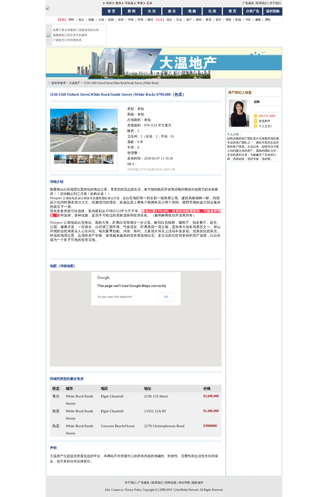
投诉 (159, 169)
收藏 (151, 169)
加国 (111, 19)
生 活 (152, 11)
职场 (238, 19)
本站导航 (184, 482)
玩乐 (169, 19)
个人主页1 (265, 126)
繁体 (118, 3)
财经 (150, 19)
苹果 (140, 3)
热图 (91, 19)
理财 (228, 19)
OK (166, 297)
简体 (109, 3)
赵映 (257, 101)
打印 (143, 169)
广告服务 (248, 3)
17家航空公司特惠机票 (67, 40)
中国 (130, 19)
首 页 (111, 11)
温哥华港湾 (58, 83)
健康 (258, 19)
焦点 (81, 19)
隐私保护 (197, 482)
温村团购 (272, 11)
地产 (189, 19)
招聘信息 (170, 482)
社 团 (212, 11)
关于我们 (275, 3)
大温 (101, 19)
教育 (208, 19)
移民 (198, 19)
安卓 (149, 3)
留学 (218, 19)
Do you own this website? (115, 297)
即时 (71, 19)
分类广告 (252, 11)
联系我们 (261, 3)
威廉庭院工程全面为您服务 (70, 35)
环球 (140, 19)
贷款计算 (169, 169)
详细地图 (133, 169)
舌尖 (179, 19)
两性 (268, 19)
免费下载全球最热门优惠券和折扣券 (76, 30)
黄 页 (232, 11)
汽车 (248, 19)
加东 (120, 19)
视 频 (192, 11)
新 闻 (131, 11)
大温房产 (74, 83)
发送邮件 (264, 121)
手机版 (129, 3)
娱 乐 (172, 11)
